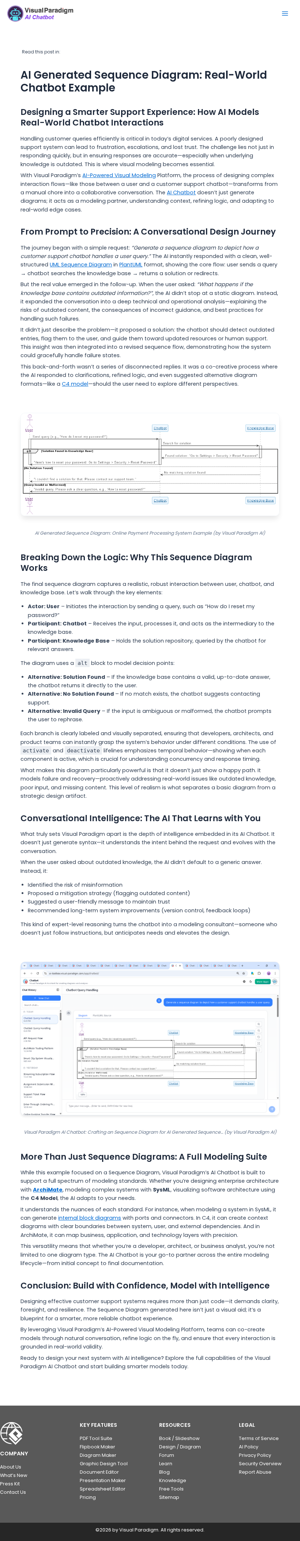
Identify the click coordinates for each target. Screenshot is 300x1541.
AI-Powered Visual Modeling (119, 175)
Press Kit (10, 1484)
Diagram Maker (98, 1455)
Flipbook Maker (97, 1447)
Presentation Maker (103, 1480)
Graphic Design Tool (104, 1463)
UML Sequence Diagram (81, 264)
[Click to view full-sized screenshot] (149, 1038)
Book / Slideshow (179, 1438)
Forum (166, 1455)
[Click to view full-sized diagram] (149, 464)
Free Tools (171, 1489)
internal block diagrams (89, 1218)
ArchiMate (48, 1189)
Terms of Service (259, 1438)
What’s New (13, 1475)
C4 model (75, 384)
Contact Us (13, 1492)
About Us (10, 1467)
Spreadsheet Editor (102, 1489)
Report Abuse (255, 1472)
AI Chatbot (181, 192)
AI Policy (248, 1447)
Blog (164, 1472)
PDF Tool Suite (96, 1438)
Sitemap (169, 1497)
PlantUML (130, 264)
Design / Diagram (180, 1447)
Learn (165, 1463)
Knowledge (172, 1480)
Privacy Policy (255, 1455)
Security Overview (260, 1463)
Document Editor (99, 1472)
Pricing (88, 1497)
